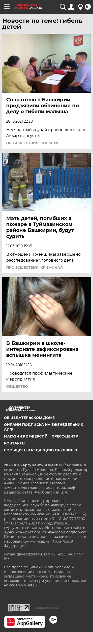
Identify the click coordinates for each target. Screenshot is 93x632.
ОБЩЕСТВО (17, 386)
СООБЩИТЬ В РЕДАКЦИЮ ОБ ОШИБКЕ (41, 450)
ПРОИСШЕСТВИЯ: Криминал (34, 267)
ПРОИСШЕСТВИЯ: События (33, 143)
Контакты (14, 443)
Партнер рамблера (47, 607)
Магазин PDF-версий (26, 436)
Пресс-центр (65, 436)
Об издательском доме (29, 417)
